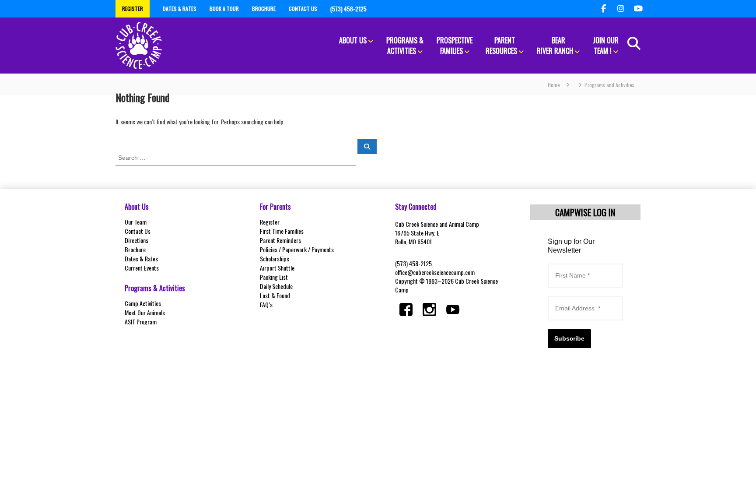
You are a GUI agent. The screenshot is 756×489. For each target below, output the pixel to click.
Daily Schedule (276, 286)
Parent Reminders (280, 240)
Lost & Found (275, 295)
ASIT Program (141, 321)
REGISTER (132, 8)
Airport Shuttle (277, 267)
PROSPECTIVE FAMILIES (454, 45)
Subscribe (569, 338)
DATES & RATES (179, 8)
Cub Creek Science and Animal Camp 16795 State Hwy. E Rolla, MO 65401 (437, 232)
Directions (136, 240)
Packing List (274, 276)
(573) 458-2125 (413, 263)
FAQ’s (266, 304)
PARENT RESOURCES (501, 45)
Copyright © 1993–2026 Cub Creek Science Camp (446, 285)
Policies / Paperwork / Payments (297, 249)
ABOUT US (353, 40)
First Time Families (282, 231)
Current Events (142, 267)
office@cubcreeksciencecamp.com (435, 272)
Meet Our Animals (145, 312)
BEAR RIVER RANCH (555, 45)
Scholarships (274, 258)
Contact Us (137, 231)
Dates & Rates (141, 258)
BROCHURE (264, 8)
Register (270, 221)
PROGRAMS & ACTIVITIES (405, 45)
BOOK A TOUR (224, 8)
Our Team (136, 221)
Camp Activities (143, 303)
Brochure (135, 249)
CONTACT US (303, 8)
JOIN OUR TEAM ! (606, 45)
